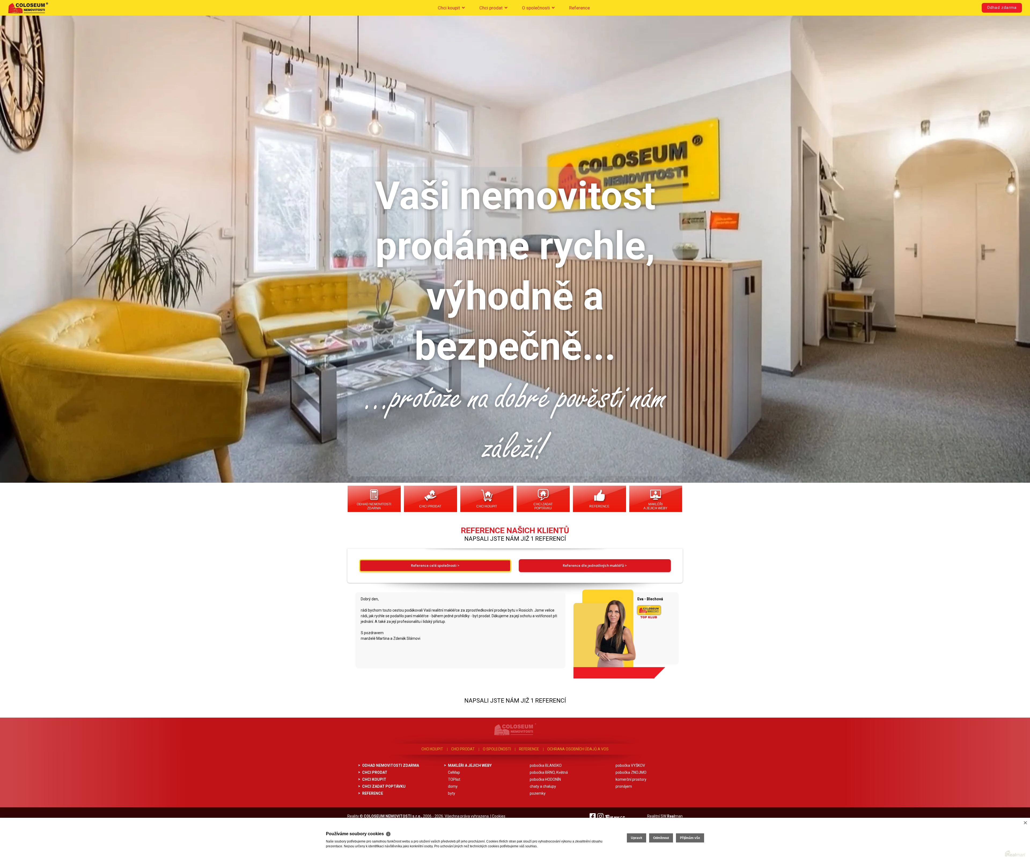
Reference (579, 7)
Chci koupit (449, 7)
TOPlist (454, 779)
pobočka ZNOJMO (631, 772)
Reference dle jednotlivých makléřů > (595, 565)
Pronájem (624, 786)
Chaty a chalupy (543, 786)
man (675, 816)
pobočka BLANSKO (546, 765)
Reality (353, 816)
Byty (451, 793)
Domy (453, 786)
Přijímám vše (690, 838)
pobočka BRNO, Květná (549, 772)
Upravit (636, 838)
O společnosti (536, 7)
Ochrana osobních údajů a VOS (578, 749)
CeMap (454, 772)
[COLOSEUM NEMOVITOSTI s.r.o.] (28, 7)
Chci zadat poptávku (543, 506)
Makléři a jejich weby (655, 506)
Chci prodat (491, 7)
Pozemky (538, 793)
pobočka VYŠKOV (630, 765)
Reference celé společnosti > (435, 565)
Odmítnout (661, 838)
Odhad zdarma (1002, 7)
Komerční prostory (631, 779)
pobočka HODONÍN (545, 779)
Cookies (498, 816)
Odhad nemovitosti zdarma (374, 506)
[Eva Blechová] (601, 632)
